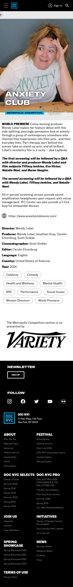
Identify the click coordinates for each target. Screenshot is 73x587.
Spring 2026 (10, 488)
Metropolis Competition (25, 113)
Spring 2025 (10, 502)
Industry (8, 525)
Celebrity (12, 275)
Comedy (32, 275)
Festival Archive (44, 443)
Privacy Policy (10, 577)
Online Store (10, 466)
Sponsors (8, 448)
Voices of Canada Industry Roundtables (49, 523)
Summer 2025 (11, 497)
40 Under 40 (42, 533)
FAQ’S (7, 461)
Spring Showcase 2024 (15, 559)
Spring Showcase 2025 (15, 554)
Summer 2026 (11, 484)
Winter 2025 (10, 506)
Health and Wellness (20, 283)
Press (39, 560)
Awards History (44, 457)
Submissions (42, 439)
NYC (9, 292)
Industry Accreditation (47, 490)
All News (40, 555)
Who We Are (10, 439)
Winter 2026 (10, 493)
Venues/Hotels (43, 461)
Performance (29, 292)
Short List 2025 (44, 448)
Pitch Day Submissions (48, 494)
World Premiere (49, 300)
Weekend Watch (44, 551)
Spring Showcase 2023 (15, 563)
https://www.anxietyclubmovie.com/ (32, 216)
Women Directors (18, 300)
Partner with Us (11, 452)
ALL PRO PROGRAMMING (49, 507)
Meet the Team (11, 443)
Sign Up (16, 375)
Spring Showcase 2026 (15, 550)
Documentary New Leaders (49, 528)
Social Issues (56, 292)
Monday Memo (44, 546)
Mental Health (52, 283)
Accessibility (10, 457)
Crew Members (11, 530)
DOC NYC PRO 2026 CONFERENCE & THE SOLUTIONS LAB (47, 482)
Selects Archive (11, 479)
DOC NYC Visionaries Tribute (50, 452)
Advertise (8, 521)
